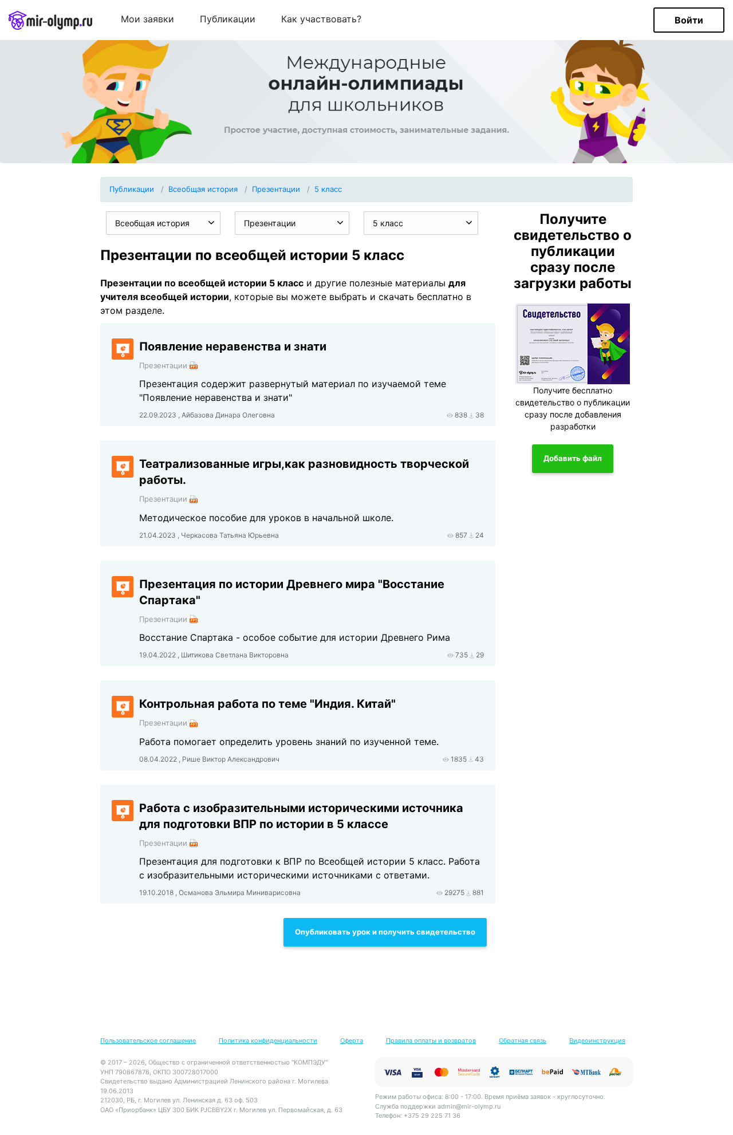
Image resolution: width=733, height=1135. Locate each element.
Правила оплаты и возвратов (431, 1041)
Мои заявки (147, 19)
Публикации (227, 19)
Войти (689, 20)
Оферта (351, 1041)
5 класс (328, 189)
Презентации (276, 189)
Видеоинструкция (597, 1041)
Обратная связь (522, 1041)
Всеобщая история (203, 189)
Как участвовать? (321, 19)
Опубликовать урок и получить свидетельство (385, 931)
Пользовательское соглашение (148, 1041)
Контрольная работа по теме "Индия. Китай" (267, 704)
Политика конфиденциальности (268, 1041)
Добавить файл (572, 458)
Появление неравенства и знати (232, 346)
